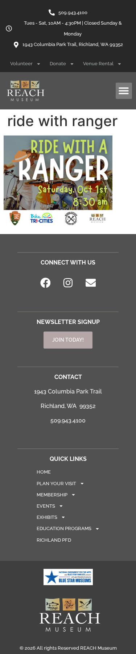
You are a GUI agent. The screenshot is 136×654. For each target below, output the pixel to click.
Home (44, 472)
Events (46, 506)
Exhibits (47, 517)
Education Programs (64, 528)
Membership (52, 494)
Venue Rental (98, 63)
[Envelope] (90, 282)
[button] (124, 91)
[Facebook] (45, 282)
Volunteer (21, 63)
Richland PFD (54, 540)
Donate (58, 63)
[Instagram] (68, 282)
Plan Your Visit (56, 483)
